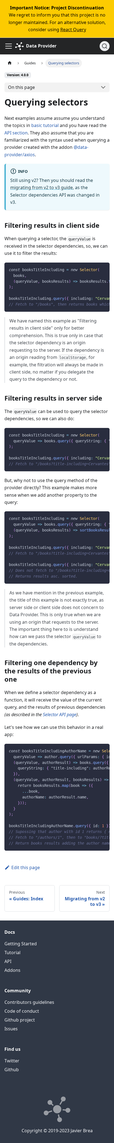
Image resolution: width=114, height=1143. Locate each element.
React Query (73, 30)
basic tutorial (45, 125)
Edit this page (25, 867)
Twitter (11, 1061)
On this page (21, 87)
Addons (12, 970)
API (7, 961)
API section (16, 133)
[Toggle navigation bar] (8, 46)
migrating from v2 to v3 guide (41, 187)
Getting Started (20, 944)
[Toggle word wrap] (92, 269)
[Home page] (9, 63)
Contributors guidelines (29, 1002)
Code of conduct (21, 1011)
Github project (19, 1020)
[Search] (105, 46)
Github (11, 1070)
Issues (11, 1029)
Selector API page (59, 714)
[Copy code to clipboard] (102, 269)
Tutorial (12, 952)
